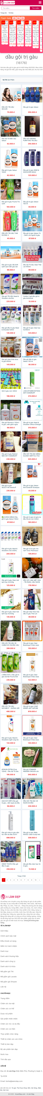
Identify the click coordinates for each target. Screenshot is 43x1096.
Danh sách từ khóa (8, 966)
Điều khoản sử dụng (8, 941)
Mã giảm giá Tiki (7, 971)
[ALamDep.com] (10, 3)
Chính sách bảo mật (8, 936)
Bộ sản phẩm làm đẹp (9, 1049)
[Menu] (40, 2)
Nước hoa (4, 1054)
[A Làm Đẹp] (11, 896)
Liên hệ (3, 987)
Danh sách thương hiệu (10, 956)
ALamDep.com (20, 1094)
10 (35, 880)
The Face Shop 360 (23, 1088)
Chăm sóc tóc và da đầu (10, 1024)
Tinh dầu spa (6, 1059)
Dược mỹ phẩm (7, 1014)
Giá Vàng (34, 1088)
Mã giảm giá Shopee (9, 982)
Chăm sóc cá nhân (8, 1029)
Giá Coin (6, 1090)
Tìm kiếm (35, 8)
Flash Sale (6, 18)
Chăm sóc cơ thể (7, 1008)
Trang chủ (4, 13)
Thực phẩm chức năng (9, 1034)
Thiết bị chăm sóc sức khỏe (11, 1039)
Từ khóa (11, 13)
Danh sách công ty (8, 961)
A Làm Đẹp (30, 1094)
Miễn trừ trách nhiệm (9, 946)
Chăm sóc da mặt (8, 1003)
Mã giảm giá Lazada (8, 976)
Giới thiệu (4, 931)
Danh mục (4, 951)
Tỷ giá (14, 1088)
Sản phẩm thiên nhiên (9, 1019)
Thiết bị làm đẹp (7, 1044)
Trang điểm (5, 998)
